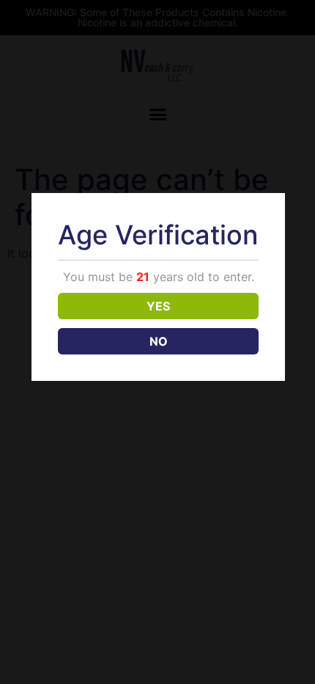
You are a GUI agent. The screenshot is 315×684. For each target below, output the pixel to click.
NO (158, 341)
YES (158, 306)
